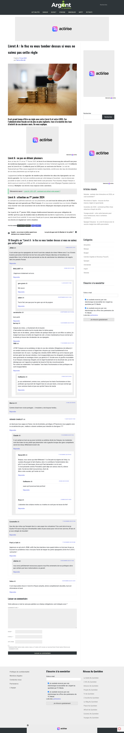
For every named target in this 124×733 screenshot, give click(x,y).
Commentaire (13, 607)
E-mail (10, 636)
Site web (11, 641)
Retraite (89, 12)
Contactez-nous (16, 680)
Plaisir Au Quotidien (90, 706)
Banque (45, 12)
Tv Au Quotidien (89, 694)
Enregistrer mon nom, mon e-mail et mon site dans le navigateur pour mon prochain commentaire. (39, 648)
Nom (10, 631)
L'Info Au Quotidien (90, 682)
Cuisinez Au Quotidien (91, 714)
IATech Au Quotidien (90, 710)
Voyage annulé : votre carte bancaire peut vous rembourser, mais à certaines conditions (97, 215)
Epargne (62, 12)
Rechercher (87, 113)
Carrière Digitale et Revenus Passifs (96, 257)
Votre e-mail (87, 293)
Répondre (12, 263)
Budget (53, 12)
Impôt (81, 12)
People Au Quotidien (91, 690)
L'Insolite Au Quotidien (91, 698)
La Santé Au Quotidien (91, 678)
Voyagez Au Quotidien (91, 718)
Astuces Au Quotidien (91, 686)
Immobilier (72, 12)
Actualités (36, 12)
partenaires (94, 315)
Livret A (38, 225)
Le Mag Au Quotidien (91, 702)
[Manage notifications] (119, 728)
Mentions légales (16, 676)
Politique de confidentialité (19, 672)
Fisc (33, 225)
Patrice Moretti (20, 60)
